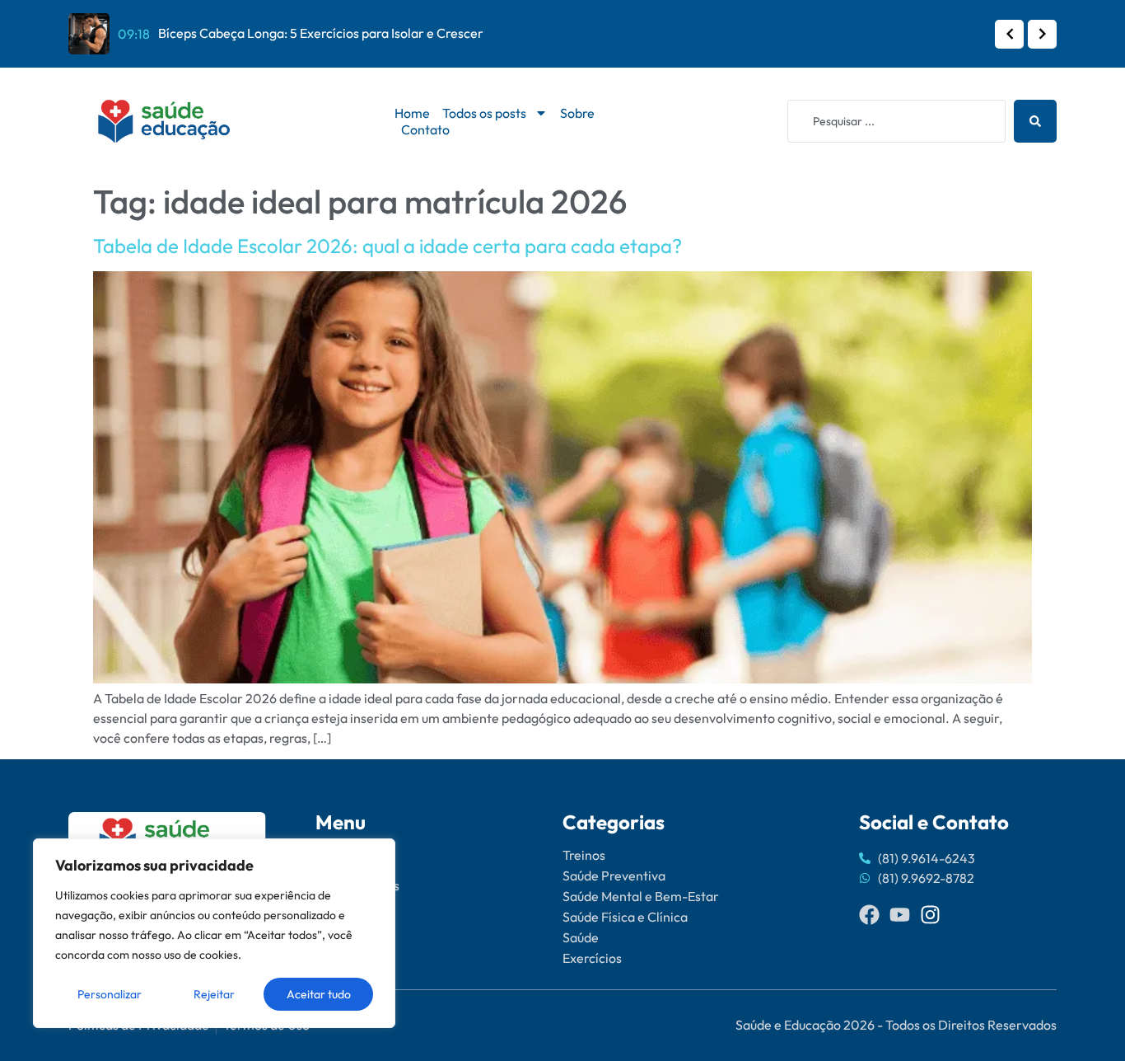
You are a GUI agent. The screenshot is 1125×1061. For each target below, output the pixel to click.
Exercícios (592, 958)
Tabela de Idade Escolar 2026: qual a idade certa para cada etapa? (387, 245)
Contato (425, 129)
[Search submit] (1035, 121)
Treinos (583, 855)
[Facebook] (869, 914)
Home (412, 113)
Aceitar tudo (319, 994)
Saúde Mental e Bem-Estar (640, 896)
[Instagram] (930, 914)
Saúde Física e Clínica (625, 916)
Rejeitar (214, 994)
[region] (214, 933)
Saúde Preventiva (613, 875)
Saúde (580, 937)
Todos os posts (484, 113)
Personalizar (109, 994)
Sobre (577, 113)
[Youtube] (899, 914)
